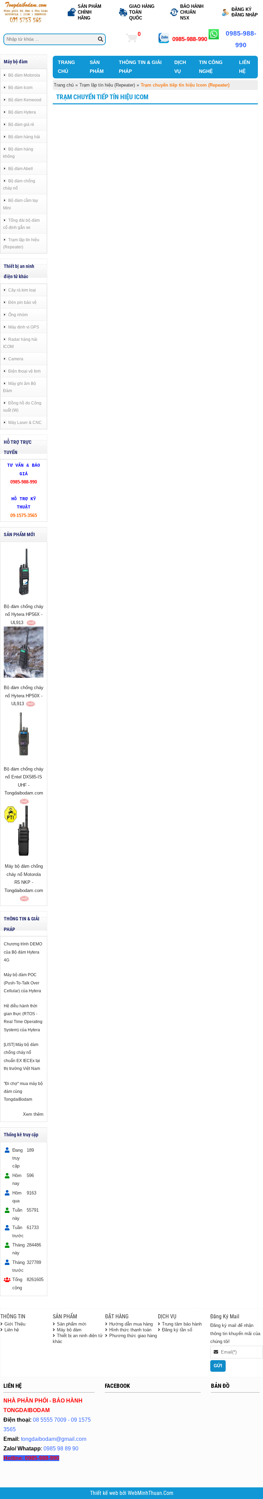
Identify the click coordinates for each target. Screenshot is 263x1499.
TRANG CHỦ (66, 67)
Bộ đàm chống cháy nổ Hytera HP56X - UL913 (23, 614)
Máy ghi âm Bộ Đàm (19, 387)
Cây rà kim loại (22, 290)
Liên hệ (11, 1329)
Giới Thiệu (14, 1324)
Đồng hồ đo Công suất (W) (22, 406)
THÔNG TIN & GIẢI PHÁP (140, 67)
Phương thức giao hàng (133, 1335)
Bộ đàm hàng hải (24, 136)
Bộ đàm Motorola (24, 75)
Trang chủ (64, 85)
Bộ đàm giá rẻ (21, 124)
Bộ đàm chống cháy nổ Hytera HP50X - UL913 (23, 695)
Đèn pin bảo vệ (22, 302)
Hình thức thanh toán (130, 1329)
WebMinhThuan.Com (150, 1493)
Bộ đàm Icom (20, 87)
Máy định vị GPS (23, 327)
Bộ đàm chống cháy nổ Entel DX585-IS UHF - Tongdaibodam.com (23, 781)
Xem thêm (33, 1114)
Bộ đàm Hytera (22, 112)
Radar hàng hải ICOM (20, 343)
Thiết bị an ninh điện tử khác (78, 1338)
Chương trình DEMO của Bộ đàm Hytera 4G (23, 952)
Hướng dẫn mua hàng (131, 1324)
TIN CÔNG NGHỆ (211, 67)
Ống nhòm (18, 314)
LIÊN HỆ (244, 67)
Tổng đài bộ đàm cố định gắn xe (21, 224)
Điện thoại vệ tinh (24, 371)
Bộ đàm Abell (20, 168)
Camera (15, 359)
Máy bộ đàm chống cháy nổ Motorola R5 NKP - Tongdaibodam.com (23, 878)
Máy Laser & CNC (25, 422)
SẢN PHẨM (97, 67)
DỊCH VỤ (180, 67)
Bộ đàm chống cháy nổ (19, 184)
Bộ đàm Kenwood (24, 100)
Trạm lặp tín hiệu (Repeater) (21, 243)
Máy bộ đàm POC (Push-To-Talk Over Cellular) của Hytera (22, 982)
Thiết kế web (105, 1493)
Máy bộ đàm (69, 1329)
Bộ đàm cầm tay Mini (20, 204)
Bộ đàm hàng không (18, 152)
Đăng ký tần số (177, 1329)
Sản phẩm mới (71, 1324)
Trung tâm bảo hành (182, 1324)
